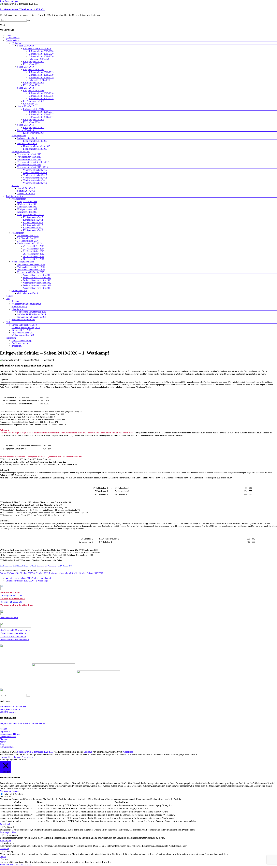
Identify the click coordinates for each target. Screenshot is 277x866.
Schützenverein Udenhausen (13, 707)
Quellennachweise (20, 343)
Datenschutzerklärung (21, 340)
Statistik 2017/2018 (26, 191)
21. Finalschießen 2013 (33, 251)
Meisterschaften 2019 (27, 138)
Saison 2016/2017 (25, 106)
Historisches (17, 309)
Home (8, 35)
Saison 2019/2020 (25, 45)
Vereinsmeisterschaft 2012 (35, 177)
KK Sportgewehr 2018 (33, 82)
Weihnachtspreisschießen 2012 (37, 283)
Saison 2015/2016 (25, 125)
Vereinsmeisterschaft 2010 (35, 183)
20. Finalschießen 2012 (33, 254)
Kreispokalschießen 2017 (23, 332)
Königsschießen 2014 (33, 220)
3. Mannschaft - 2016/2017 (41, 117)
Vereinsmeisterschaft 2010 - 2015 (32, 167)
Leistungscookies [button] (8, 832)
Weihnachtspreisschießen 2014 (37, 277)
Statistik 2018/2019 (26, 188)
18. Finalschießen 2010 (33, 259)
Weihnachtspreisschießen (23, 261)
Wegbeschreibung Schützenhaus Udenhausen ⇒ (22, 723)
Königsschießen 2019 (27, 204)
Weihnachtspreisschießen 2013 (37, 280)
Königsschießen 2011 (33, 227)
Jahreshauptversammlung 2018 (26, 327)
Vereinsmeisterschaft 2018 (29, 157)
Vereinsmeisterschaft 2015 (35, 170)
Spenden (15, 301)
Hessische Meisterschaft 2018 (36, 146)
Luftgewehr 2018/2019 (33, 69)
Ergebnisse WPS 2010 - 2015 (30, 272)
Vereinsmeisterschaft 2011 (35, 180)
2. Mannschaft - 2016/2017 (41, 114)
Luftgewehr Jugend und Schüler (63, 573)
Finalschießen (18, 233)
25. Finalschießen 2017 (28, 238)
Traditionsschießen (14, 196)
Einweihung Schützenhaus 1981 (32, 317)
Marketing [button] (4, 848)
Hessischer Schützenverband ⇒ (14, 639)
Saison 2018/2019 (25, 67)
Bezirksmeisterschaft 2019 (35, 141)
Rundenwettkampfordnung (24, 319)
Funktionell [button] (5, 824)
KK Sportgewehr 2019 (33, 61)
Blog (2, 744)
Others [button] (3, 856)
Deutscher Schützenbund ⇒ (13, 636)
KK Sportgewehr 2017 (33, 101)
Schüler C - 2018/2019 (39, 80)
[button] (7, 30)
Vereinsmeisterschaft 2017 (29, 159)
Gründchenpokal (19, 290)
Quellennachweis (8, 736)
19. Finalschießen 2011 (33, 256)
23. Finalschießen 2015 (33, 246)
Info (8, 298)
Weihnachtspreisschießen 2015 (37, 275)
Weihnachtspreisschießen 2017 (31, 267)
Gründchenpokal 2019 (27, 293)
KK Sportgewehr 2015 (33, 127)
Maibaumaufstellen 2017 (23, 335)
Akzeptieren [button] (27, 757)
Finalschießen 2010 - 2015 (29, 243)
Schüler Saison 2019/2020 (91, 573)
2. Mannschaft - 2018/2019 (41, 75)
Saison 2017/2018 (25, 88)
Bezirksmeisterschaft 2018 (35, 149)
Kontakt (9, 296)
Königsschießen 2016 (27, 212)
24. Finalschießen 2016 (28, 241)
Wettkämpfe (17, 43)
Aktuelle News (12, 37)
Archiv (3, 742)
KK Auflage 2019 (31, 64)
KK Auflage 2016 (31, 122)
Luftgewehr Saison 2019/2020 (37, 48)
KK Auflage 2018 (31, 85)
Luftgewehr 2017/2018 (33, 90)
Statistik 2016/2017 (26, 193)
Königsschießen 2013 (33, 222)
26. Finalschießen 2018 (28, 235)
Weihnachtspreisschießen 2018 (31, 264)
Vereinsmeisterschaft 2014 (35, 172)
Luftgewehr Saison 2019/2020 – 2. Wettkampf (28, 580)
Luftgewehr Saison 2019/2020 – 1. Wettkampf (28, 578)
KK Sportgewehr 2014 (33, 133)
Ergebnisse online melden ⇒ (13, 633)
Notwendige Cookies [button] (9, 791)
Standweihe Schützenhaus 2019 (31, 312)
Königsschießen (19, 199)
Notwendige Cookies (13, 794)
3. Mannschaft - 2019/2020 (41, 56)
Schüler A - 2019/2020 (39, 59)
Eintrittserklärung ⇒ (9, 617)
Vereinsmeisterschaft (21, 151)
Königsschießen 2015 (33, 217)
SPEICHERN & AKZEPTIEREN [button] (16, 864)
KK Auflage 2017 (31, 103)
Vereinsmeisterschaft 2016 (29, 164)
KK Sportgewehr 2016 (33, 119)
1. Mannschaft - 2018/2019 (41, 72)
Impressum (11, 338)
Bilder (8, 322)
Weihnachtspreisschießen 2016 (31, 269)
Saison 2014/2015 (25, 130)
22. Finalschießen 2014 (33, 248)
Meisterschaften (19, 135)
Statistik (15, 185)
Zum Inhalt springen (9, 1)
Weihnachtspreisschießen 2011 (37, 285)
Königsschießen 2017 (27, 209)
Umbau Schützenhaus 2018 (24, 325)
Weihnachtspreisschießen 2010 (37, 288)
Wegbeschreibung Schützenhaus (26, 304)
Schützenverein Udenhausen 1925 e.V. (22, 9)
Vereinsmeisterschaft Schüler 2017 (33, 162)
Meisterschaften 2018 (27, 143)
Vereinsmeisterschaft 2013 (35, 175)
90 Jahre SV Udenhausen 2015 (31, 314)
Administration (7, 747)
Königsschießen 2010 (33, 230)
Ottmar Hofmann (8, 573)
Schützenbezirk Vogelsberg (46, 566)
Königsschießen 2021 (27, 201)
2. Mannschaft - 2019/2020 (41, 54)
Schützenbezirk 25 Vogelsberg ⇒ (15, 630)
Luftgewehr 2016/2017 (33, 109)
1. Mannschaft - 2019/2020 (41, 51)
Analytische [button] (5, 840)
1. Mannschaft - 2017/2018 (41, 93)
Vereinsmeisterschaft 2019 (29, 154)
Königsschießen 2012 (33, 225)
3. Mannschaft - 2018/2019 (41, 77)
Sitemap (4, 739)
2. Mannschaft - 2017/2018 (41, 96)
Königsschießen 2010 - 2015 (30, 214)
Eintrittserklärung (19, 306)
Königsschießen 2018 (27, 206)
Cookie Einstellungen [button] (10, 757)
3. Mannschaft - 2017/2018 (41, 98)
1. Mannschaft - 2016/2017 (41, 112)
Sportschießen (12, 40)
